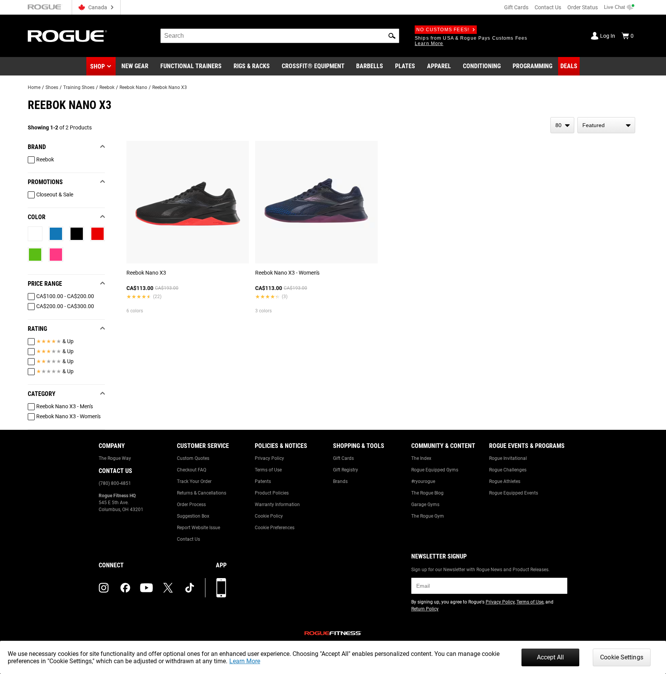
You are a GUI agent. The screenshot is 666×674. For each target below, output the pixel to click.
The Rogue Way (115, 458)
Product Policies (272, 493)
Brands (340, 481)
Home (34, 87)
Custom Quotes (193, 458)
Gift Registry (345, 470)
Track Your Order (194, 481)
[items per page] (562, 125)
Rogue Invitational (508, 458)
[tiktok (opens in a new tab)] (189, 587)
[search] (279, 36)
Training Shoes (78, 87)
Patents (263, 481)
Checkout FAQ (191, 470)
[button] (392, 36)
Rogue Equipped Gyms (434, 470)
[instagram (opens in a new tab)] (103, 587)
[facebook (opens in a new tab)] (125, 587)
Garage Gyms (425, 504)
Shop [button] (97, 66)
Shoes (51, 87)
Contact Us (548, 7)
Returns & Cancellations (201, 493)
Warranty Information (277, 504)
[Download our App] (221, 587)
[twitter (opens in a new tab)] (168, 587)
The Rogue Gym (427, 516)
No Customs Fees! (442, 29)
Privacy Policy (269, 458)
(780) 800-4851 (115, 483)
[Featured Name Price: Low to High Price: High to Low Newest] (606, 125)
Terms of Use (268, 470)
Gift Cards (516, 7)
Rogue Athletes (504, 481)
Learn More (244, 661)
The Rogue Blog (427, 493)
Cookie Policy (269, 516)
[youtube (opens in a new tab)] (146, 587)
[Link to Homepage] (67, 36)
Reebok (106, 87)
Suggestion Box (193, 516)
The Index (421, 458)
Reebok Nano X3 (169, 87)
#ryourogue (423, 481)
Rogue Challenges (507, 470)
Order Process (191, 504)
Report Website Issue (198, 527)
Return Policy (425, 609)
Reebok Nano (133, 87)
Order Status (582, 7)
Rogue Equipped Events (513, 493)
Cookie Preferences (274, 527)
